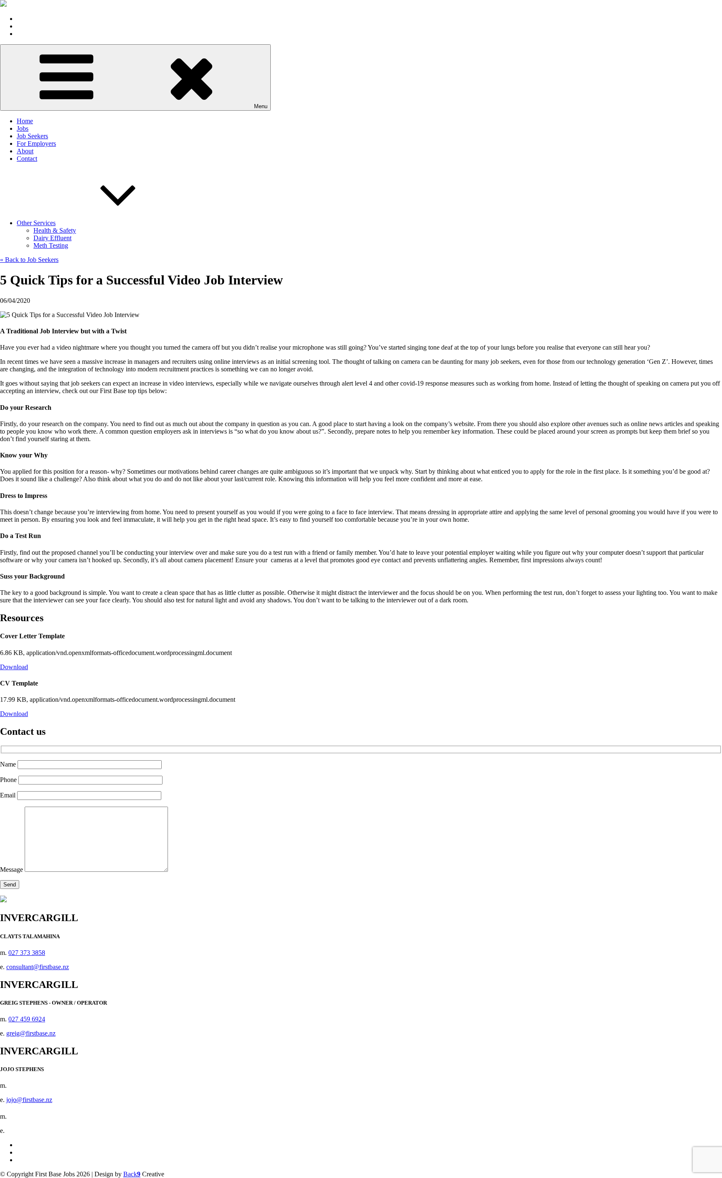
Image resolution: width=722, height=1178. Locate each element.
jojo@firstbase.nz (29, 1099)
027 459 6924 (26, 1019)
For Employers (36, 143)
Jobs (22, 128)
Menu (260, 106)
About (25, 151)
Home (25, 120)
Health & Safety (54, 230)
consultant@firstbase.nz (37, 966)
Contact (27, 158)
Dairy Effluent (52, 237)
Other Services (36, 222)
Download (14, 666)
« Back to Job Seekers (29, 259)
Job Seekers (32, 136)
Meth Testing (50, 245)
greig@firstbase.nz (31, 1033)
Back (131, 1174)
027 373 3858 (26, 952)
